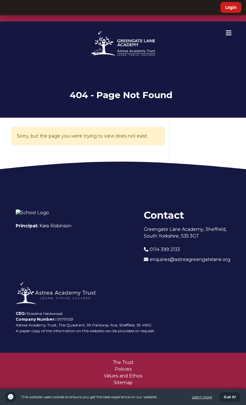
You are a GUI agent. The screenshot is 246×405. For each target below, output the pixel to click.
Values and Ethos (123, 376)
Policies (123, 369)
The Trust (123, 362)
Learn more (202, 397)
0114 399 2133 (164, 249)
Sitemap (123, 382)
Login (231, 7)
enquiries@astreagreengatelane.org (189, 259)
